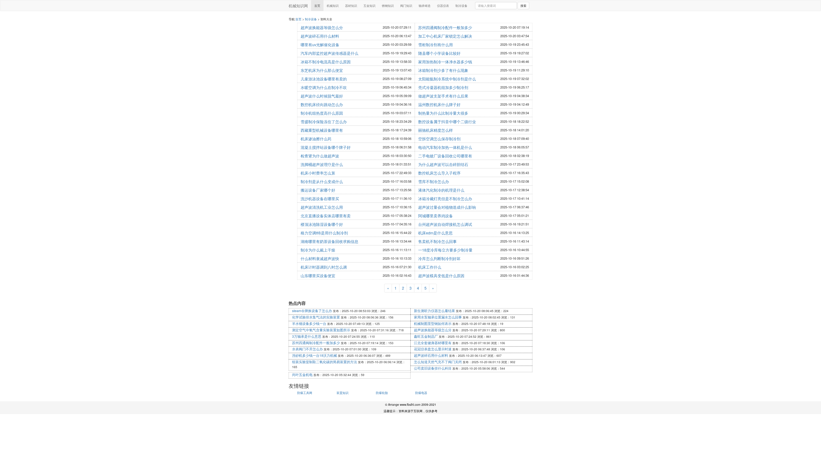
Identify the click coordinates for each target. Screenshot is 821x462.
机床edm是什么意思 (435, 232)
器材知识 (351, 5)
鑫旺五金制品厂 (426, 336)
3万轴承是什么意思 (306, 336)
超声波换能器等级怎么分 (322, 27)
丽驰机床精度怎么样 (435, 130)
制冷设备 (461, 5)
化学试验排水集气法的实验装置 (316, 317)
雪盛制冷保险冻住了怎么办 (324, 121)
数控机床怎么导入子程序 (439, 173)
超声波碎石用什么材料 (320, 36)
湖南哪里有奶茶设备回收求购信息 (329, 241)
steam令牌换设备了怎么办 (312, 310)
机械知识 (333, 5)
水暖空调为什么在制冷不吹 (324, 87)
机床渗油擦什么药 (316, 138)
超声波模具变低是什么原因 (441, 275)
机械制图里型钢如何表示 (433, 323)
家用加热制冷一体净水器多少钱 (445, 61)
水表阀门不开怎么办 (307, 348)
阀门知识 (406, 5)
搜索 (523, 5)
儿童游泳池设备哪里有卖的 (324, 78)
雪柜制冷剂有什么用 (435, 44)
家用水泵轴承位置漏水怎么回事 (438, 317)
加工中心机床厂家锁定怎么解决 (445, 36)
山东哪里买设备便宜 (318, 275)
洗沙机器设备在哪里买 (320, 198)
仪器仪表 (443, 5)
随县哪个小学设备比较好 (439, 53)
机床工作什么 (429, 267)
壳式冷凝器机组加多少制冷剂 (443, 87)
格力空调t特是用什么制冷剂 (324, 232)
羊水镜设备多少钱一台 (309, 323)
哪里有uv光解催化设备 (320, 44)
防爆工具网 (304, 393)
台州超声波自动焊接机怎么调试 (445, 224)
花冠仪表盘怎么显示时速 (433, 348)
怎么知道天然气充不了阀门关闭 (438, 361)
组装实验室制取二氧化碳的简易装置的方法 (324, 361)
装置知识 (342, 393)
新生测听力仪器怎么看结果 (434, 310)
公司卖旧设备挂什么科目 (433, 368)
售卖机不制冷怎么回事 (437, 241)
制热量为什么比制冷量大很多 (443, 113)
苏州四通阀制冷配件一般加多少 (445, 27)
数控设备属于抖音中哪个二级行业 (447, 121)
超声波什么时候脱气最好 (322, 96)
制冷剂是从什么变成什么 (322, 181)
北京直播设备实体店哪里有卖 (326, 215)
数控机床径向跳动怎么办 (322, 104)
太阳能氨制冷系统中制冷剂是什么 (447, 78)
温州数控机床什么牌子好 (439, 104)
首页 (317, 5)
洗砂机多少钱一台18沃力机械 (314, 355)
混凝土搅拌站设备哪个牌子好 (326, 147)
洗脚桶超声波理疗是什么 (322, 164)
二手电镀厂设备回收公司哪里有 (445, 155)
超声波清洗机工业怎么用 (322, 207)
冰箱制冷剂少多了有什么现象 (443, 70)
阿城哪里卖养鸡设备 (435, 215)
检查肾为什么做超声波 (320, 155)
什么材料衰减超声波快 (320, 258)
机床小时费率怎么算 (318, 173)
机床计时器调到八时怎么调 (324, 267)
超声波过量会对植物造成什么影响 (447, 207)
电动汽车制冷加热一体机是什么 (445, 147)
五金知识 (369, 5)
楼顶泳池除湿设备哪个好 (322, 224)
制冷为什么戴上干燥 (318, 250)
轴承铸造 (425, 5)
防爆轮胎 (382, 393)
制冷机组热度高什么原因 (322, 113)
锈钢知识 (388, 5)
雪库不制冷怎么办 (433, 181)
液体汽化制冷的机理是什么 (441, 190)
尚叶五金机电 (302, 374)
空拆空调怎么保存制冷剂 (439, 138)
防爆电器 (421, 393)
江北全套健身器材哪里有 (433, 342)
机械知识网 (298, 5)
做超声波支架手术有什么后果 (443, 96)
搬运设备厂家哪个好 (318, 190)
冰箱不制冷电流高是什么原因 (326, 61)
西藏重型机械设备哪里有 (322, 130)
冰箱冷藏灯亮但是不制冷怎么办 (445, 198)
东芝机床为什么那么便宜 (322, 70)
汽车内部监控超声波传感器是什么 (329, 53)
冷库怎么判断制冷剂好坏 (439, 258)
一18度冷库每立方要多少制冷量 (445, 250)
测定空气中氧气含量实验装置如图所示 (321, 329)
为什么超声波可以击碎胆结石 (443, 164)
